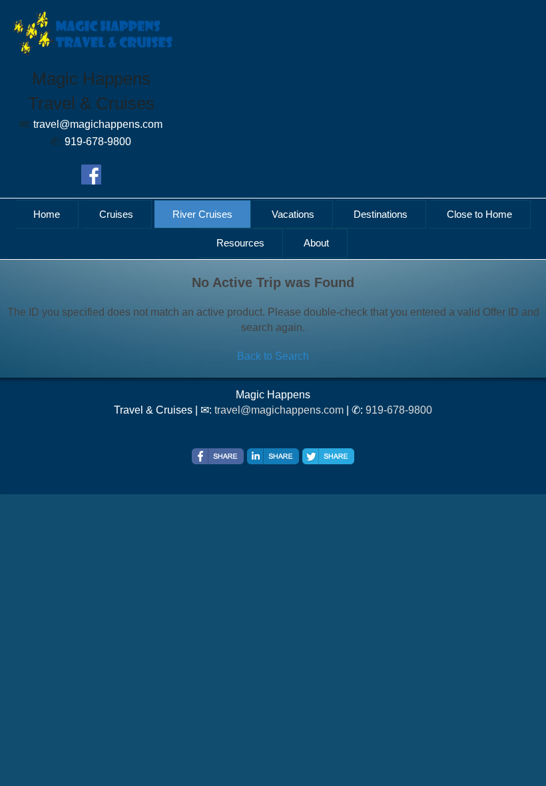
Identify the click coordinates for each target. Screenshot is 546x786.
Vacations (293, 214)
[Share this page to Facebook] (218, 456)
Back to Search (273, 356)
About (316, 242)
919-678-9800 (399, 410)
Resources (240, 242)
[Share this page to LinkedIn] (273, 456)
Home (46, 214)
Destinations (381, 214)
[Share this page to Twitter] (328, 456)
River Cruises (202, 214)
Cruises (116, 214)
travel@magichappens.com (279, 410)
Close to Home (479, 214)
